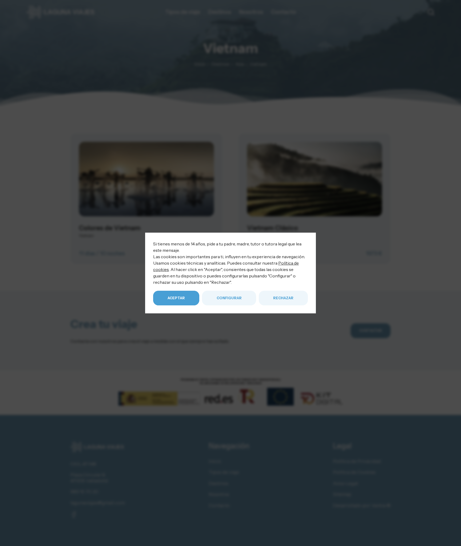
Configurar (229, 298)
